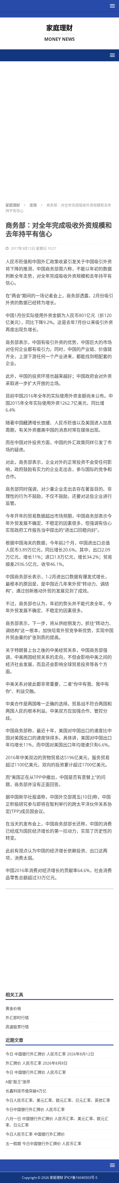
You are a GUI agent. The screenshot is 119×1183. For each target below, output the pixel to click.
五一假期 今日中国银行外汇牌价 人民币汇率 (43, 1143)
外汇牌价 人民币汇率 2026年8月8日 (37, 1063)
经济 (27, 423)
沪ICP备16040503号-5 (80, 1177)
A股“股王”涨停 (18, 1081)
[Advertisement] (59, 127)
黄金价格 (13, 1008)
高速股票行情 (17, 1026)
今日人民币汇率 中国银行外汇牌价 (35, 1134)
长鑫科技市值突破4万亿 (26, 1090)
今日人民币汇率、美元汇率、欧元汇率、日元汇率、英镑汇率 (58, 1100)
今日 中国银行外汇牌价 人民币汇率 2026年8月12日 (50, 1054)
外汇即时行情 (17, 1017)
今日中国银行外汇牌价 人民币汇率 (35, 1109)
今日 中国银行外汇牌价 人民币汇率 (36, 1072)
